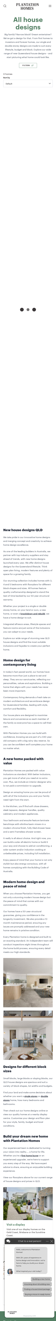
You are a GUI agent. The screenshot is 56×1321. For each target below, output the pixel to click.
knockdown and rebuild (33, 613)
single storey (31, 1096)
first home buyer (29, 1155)
